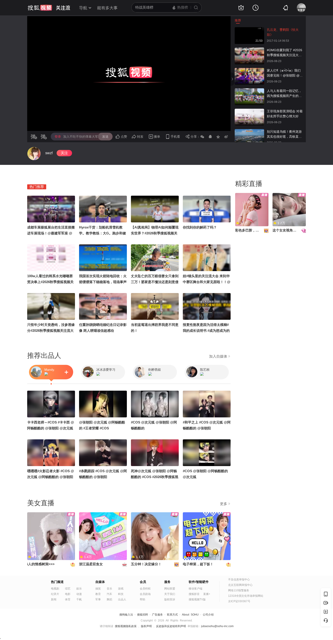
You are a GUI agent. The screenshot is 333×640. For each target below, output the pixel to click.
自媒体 (100, 582)
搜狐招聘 (142, 614)
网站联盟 (169, 588)
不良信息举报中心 (239, 579)
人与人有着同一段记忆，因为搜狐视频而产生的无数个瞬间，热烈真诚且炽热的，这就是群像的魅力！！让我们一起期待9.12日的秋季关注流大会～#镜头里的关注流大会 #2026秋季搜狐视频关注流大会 (285, 93)
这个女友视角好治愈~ (289, 230)
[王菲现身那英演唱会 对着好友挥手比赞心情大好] (249, 111)
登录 (58, 136)
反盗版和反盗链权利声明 (171, 626)
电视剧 (55, 588)
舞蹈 (109, 599)
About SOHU (190, 614)
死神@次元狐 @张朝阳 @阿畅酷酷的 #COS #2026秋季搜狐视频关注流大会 (154, 477)
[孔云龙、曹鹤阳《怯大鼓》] (249, 29)
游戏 (120, 588)
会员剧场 (145, 594)
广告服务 (157, 614)
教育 (98, 594)
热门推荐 (36, 187)
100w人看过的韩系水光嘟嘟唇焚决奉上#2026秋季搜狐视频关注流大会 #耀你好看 (50, 282)
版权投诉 (169, 599)
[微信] (202, 137)
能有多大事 (107, 8)
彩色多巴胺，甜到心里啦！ (255, 230)
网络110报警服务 (238, 590)
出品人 (122, 599)
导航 (83, 8)
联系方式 (172, 614)
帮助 (142, 599)
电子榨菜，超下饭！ (198, 564)
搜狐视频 (40, 8)
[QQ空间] (218, 137)
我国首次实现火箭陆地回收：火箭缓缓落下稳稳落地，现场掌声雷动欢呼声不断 (103, 282)
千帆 (79, 599)
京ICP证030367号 (239, 601)
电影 (67, 594)
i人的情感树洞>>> (41, 564)
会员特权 (145, 588)
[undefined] (34, 153)
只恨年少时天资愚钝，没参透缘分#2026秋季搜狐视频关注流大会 (51, 330)
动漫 (79, 594)
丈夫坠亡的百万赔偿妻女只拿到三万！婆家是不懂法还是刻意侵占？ (155, 282)
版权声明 (146, 626)
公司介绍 (208, 614)
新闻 (53, 599)
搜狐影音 (194, 594)
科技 (120, 594)
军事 (98, 599)
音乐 (109, 588)
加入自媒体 (218, 356)
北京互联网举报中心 (240, 585)
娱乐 (79, 588)
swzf (49, 153)
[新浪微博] (226, 137)
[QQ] (210, 137)
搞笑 (98, 588)
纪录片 (55, 594)
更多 (223, 504)
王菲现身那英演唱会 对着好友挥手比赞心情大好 (285, 113)
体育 (67, 599)
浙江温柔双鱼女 (91, 564)
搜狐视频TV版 (197, 599)
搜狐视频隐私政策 (126, 626)
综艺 (67, 588)
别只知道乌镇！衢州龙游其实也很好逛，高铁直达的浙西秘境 (284, 134)
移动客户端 (195, 588)
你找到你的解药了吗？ (200, 227)
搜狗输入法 (126, 614)
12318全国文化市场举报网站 (245, 595)
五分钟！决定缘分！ (146, 564)
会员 (143, 582)
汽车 (109, 594)
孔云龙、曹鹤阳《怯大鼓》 (283, 32)
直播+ (206, 594)
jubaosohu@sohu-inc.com (217, 626)
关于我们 (169, 594)
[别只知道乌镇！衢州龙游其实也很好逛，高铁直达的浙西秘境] (249, 131)
